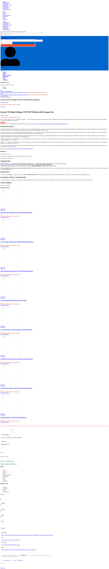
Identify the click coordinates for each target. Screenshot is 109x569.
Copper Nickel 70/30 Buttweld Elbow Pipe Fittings (14, 300)
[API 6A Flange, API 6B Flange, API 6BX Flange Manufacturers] (12, 236)
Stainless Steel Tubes (7, 4)
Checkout (14, 544)
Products (4, 88)
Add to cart (3, 106)
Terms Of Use (6, 491)
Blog (4, 17)
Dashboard (9, 544)
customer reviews (4, 102)
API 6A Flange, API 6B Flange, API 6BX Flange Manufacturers (17, 242)
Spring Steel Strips (6, 9)
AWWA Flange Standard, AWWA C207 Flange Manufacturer (16, 388)
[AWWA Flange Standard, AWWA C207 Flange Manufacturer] (12, 382)
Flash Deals (5, 16)
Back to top (3, 567)
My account (3, 544)
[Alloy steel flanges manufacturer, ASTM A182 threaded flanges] (12, 265)
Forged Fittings (6, 7)
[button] (3, 209)
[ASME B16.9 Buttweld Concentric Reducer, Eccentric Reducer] (12, 353)
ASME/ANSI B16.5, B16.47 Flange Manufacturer (13, 417)
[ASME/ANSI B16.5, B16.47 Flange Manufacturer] (12, 411)
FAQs (4, 490)
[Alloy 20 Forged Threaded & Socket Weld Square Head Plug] (12, 206)
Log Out (18, 544)
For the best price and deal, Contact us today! (36, 92)
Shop (4, 13)
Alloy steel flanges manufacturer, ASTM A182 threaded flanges (17, 271)
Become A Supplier (7, 15)
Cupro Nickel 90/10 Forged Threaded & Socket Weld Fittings (16, 329)
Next (1, 93)
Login (4, 18)
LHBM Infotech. (20, 560)
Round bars (5, 6)
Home (4, 11)
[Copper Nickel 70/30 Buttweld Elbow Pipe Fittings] (12, 294)
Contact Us (5, 19)
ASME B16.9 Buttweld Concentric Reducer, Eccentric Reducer (17, 359)
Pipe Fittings (5, 3)
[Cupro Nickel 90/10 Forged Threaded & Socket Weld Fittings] (12, 324)
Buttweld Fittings (6, 2)
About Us (5, 12)
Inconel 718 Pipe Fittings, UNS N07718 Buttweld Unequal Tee (20, 148)
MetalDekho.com (6, 163)
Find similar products (5, 217)
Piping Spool (5, 8)
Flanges (4, 1)
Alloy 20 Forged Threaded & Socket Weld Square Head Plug (16, 212)
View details (3, 109)
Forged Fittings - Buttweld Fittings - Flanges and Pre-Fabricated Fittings (50, 123)
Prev (1, 90)
